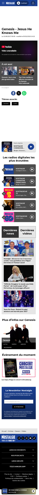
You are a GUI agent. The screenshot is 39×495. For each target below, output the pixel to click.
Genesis (6, 340)
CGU (12, 476)
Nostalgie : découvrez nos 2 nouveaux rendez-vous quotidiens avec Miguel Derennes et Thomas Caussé (18, 260)
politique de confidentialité (19, 416)
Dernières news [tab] (10, 232)
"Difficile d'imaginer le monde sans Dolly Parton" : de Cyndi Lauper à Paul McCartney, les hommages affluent (18, 286)
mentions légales (8, 416)
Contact (17, 474)
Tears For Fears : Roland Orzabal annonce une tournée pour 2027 (15, 310)
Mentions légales (27, 474)
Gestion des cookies (18, 480)
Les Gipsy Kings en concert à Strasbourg (16, 380)
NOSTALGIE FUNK (20, 204)
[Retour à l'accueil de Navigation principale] (10, 3)
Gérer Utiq (28, 478)
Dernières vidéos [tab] (27, 232)
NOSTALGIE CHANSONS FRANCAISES (19, 147)
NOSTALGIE (20, 169)
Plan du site (8, 474)
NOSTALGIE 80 (21, 216)
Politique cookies (21, 476)
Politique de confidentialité (14, 478)
